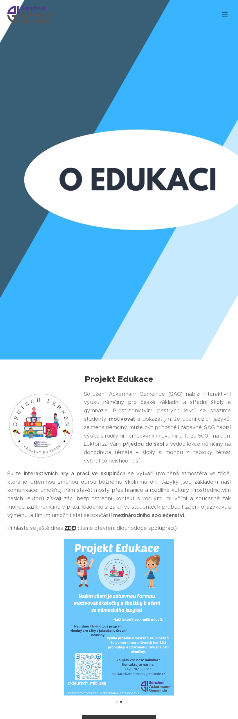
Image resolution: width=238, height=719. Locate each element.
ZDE (69, 528)
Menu (225, 14)
